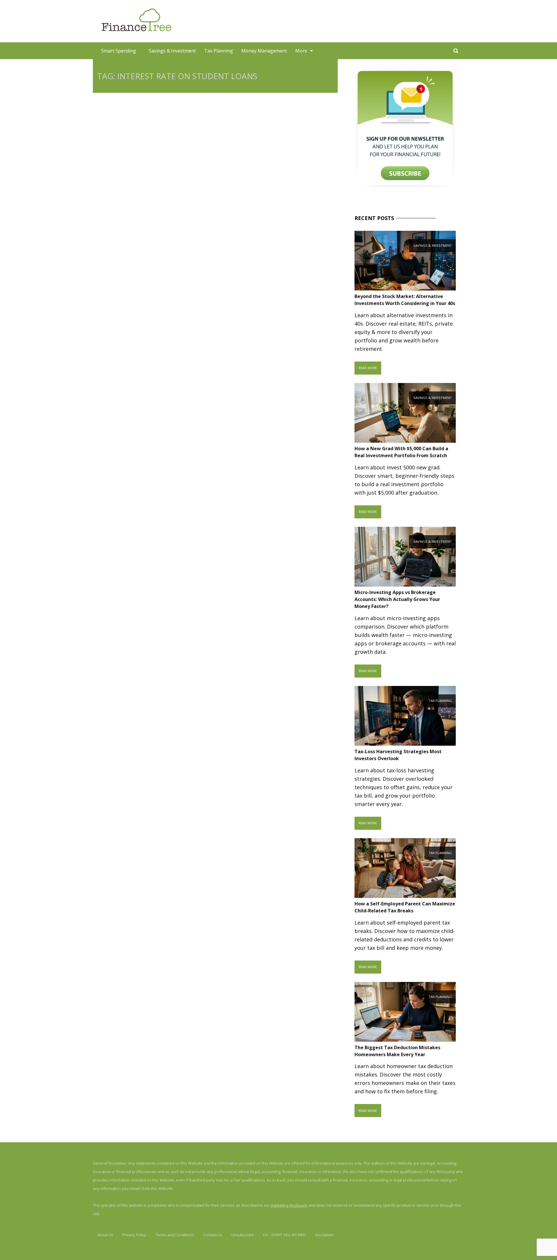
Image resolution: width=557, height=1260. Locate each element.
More (301, 51)
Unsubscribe (243, 1234)
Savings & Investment (172, 51)
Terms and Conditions (174, 1234)
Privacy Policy (134, 1234)
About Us (105, 1234)
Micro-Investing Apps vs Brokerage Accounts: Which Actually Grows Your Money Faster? (397, 599)
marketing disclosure (289, 1205)
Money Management (264, 51)
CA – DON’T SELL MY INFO (284, 1234)
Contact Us (212, 1234)
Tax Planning (218, 51)
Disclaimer (324, 1234)
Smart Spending (118, 51)
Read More (368, 368)
